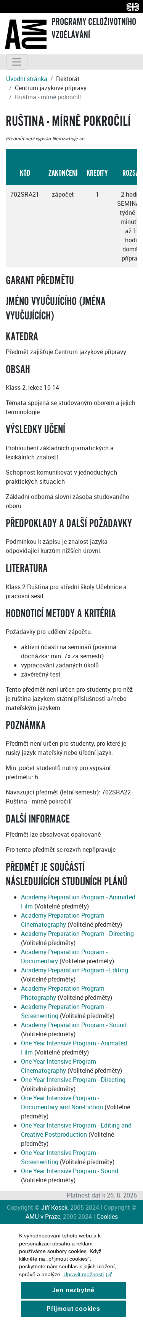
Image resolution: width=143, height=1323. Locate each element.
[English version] (131, 7)
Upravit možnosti (83, 1274)
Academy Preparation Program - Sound (74, 1025)
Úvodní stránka (26, 79)
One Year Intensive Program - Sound (69, 1171)
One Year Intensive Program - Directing (73, 1079)
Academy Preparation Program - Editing (74, 970)
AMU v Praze (43, 1216)
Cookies (107, 1216)
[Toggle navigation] (16, 62)
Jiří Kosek (54, 1207)
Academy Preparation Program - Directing (77, 933)
